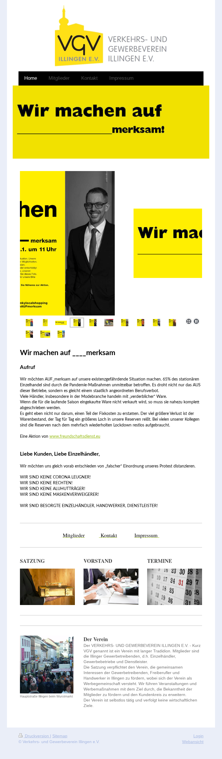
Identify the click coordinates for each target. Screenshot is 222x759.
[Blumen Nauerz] (124, 322)
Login (198, 736)
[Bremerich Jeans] (140, 322)
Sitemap (59, 736)
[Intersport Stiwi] (29, 322)
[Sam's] (61, 334)
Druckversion (37, 736)
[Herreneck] (172, 322)
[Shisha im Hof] (29, 334)
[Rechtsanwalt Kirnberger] (111, 243)
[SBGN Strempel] (156, 322)
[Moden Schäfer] (108, 322)
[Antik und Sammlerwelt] (93, 322)
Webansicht (193, 741)
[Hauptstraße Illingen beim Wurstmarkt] (46, 664)
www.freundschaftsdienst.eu (74, 437)
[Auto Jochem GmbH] (45, 334)
